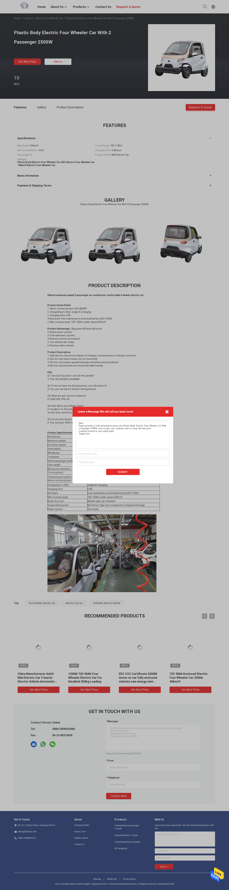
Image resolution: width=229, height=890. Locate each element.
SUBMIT (123, 471)
